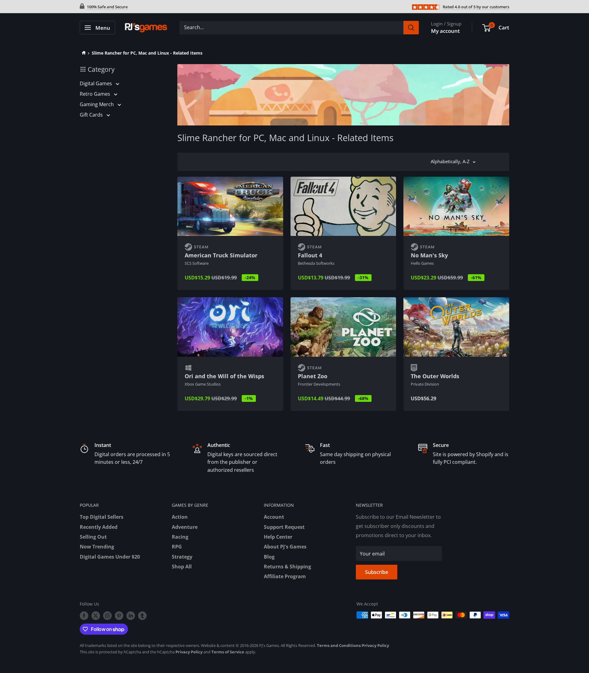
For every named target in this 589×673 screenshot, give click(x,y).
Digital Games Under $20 (110, 556)
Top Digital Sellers (101, 516)
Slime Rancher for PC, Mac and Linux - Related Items (147, 53)
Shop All (182, 566)
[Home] (83, 53)
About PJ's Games (285, 546)
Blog (269, 556)
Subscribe (376, 572)
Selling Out (93, 536)
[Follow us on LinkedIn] (130, 615)
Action (180, 516)
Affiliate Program (285, 576)
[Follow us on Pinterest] (119, 615)
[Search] (411, 27)
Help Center (278, 536)
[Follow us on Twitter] (95, 615)
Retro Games (95, 93)
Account (274, 516)
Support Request (284, 527)
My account (445, 30)
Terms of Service (227, 652)
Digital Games (96, 83)
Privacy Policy (375, 645)
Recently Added (98, 527)
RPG (177, 546)
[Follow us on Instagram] (107, 615)
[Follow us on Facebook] (84, 615)
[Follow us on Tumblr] (142, 615)
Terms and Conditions (338, 645)
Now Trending (97, 546)
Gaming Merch (97, 104)
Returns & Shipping (287, 566)
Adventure (185, 527)
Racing (180, 536)
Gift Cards (92, 114)
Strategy (182, 556)
